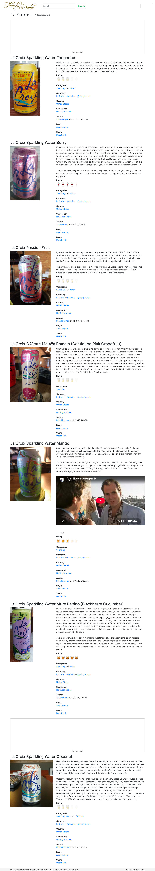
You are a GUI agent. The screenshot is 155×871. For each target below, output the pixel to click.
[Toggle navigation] (146, 6)
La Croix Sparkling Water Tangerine (42, 57)
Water (72, 88)
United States (62, 104)
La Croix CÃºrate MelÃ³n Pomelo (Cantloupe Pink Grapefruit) (66, 344)
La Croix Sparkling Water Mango (39, 443)
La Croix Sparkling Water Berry (38, 142)
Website (70, 96)
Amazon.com (62, 127)
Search (81, 6)
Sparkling (60, 88)
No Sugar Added (64, 111)
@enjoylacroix (84, 96)
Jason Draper (62, 119)
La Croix (60, 96)
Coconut (80, 816)
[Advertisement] (77, 37)
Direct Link (61, 135)
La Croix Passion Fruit (30, 247)
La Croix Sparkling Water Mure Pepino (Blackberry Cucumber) (67, 604)
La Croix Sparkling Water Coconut (41, 756)
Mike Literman (62, 321)
